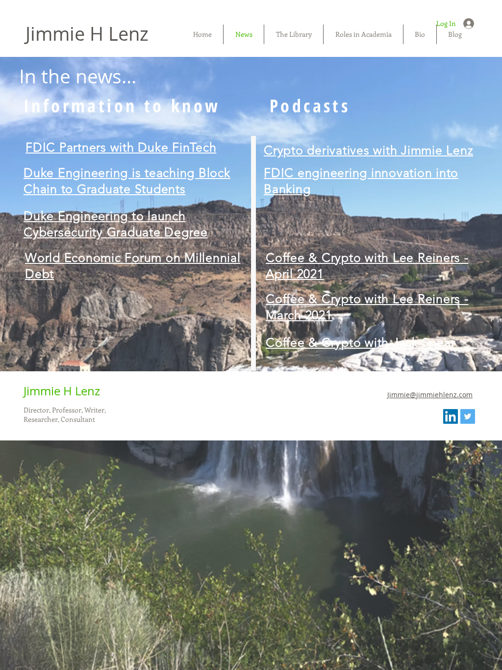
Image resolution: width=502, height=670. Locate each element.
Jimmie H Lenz (87, 33)
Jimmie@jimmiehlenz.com (430, 394)
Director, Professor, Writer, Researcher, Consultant (65, 414)
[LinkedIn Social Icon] (450, 416)
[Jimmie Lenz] (467, 416)
